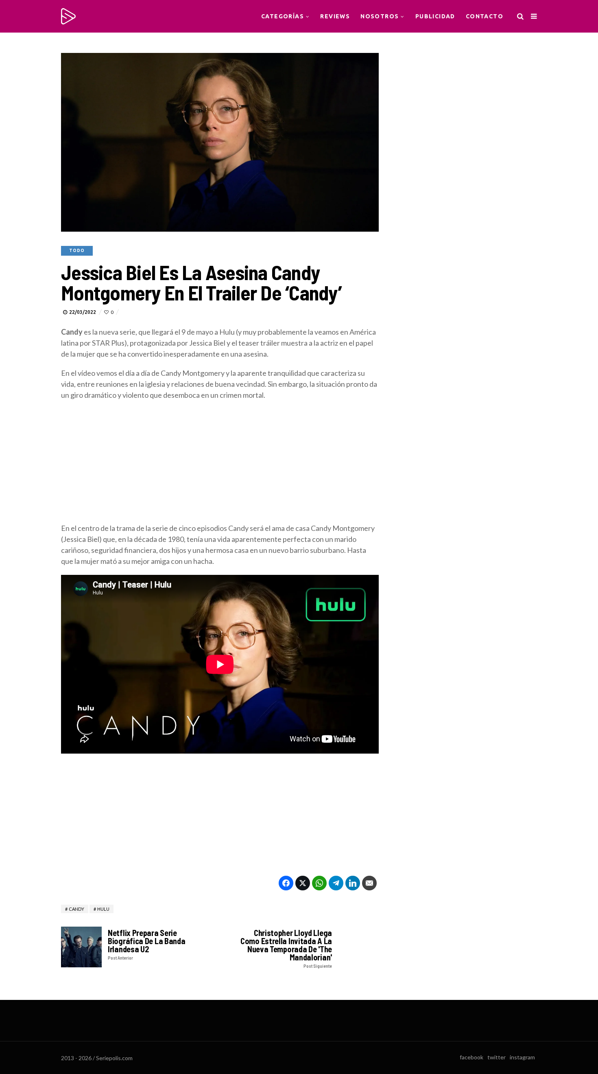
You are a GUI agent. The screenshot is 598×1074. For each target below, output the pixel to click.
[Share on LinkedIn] (352, 883)
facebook (471, 1057)
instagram (522, 1057)
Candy (76, 909)
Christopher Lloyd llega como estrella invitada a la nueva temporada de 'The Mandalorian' (286, 948)
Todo (77, 250)
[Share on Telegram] (336, 883)
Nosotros (379, 16)
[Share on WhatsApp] (319, 883)
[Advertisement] (220, 466)
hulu (103, 909)
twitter (496, 1057)
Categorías (282, 16)
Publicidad (435, 16)
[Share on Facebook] (286, 883)
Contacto (484, 16)
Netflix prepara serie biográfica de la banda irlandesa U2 (146, 944)
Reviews (335, 16)
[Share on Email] (369, 883)
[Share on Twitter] (302, 883)
